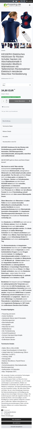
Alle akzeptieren (16, 419)
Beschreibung (6, 121)
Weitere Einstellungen (7, 415)
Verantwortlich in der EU (9, 141)
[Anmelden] (13, 1)
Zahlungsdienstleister (10, 412)
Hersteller (5, 136)
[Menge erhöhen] (7, 100)
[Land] (19, 1)
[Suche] (21, 1)
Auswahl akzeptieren (16, 426)
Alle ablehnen (16, 423)
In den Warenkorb (20, 101)
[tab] (16, 121)
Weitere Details (7, 131)
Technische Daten (8, 126)
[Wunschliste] (24, 1)
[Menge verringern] (7, 102)
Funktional (7, 414)
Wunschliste (6, 107)
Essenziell (7, 410)
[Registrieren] (16, 1)
